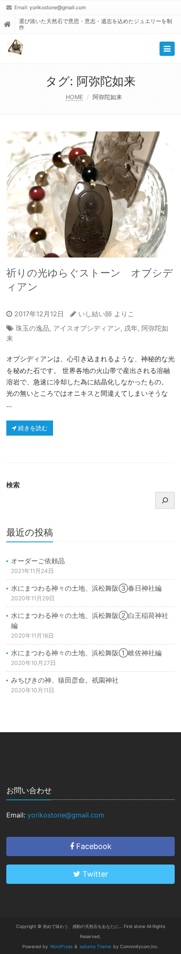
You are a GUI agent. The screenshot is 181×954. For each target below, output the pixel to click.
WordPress (61, 946)
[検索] (165, 500)
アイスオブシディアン (86, 328)
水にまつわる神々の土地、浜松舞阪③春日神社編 (86, 588)
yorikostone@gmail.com (57, 7)
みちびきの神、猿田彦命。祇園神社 (65, 680)
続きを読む (32, 427)
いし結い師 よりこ (106, 314)
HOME (74, 96)
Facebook (93, 846)
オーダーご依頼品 (38, 561)
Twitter (94, 874)
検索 (13, 485)
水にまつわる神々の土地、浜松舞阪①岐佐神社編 (86, 653)
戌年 (131, 328)
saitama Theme (95, 946)
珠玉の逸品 (32, 328)
